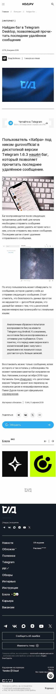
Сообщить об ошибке (28, 636)
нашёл (35, 154)
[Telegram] (18, 415)
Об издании (38, 542)
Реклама (38, 548)
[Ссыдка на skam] (7, 680)
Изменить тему (26, 645)
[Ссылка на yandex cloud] (13, 671)
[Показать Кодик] (50, 675)
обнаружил (25, 379)
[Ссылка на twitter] (29, 527)
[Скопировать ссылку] (39, 415)
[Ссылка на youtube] (24, 527)
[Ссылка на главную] (9, 510)
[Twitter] (32, 415)
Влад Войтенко (14, 58)
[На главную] (28, 4)
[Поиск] (52, 4)
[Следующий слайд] (53, 441)
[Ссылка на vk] (9, 527)
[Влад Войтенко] (4, 58)
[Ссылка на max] (14, 527)
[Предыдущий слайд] (45, 441)
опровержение (10, 394)
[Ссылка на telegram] (4, 527)
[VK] (25, 415)
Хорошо (49, 688)
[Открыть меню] (3, 4)
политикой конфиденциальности (42, 653)
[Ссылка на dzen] (19, 527)
